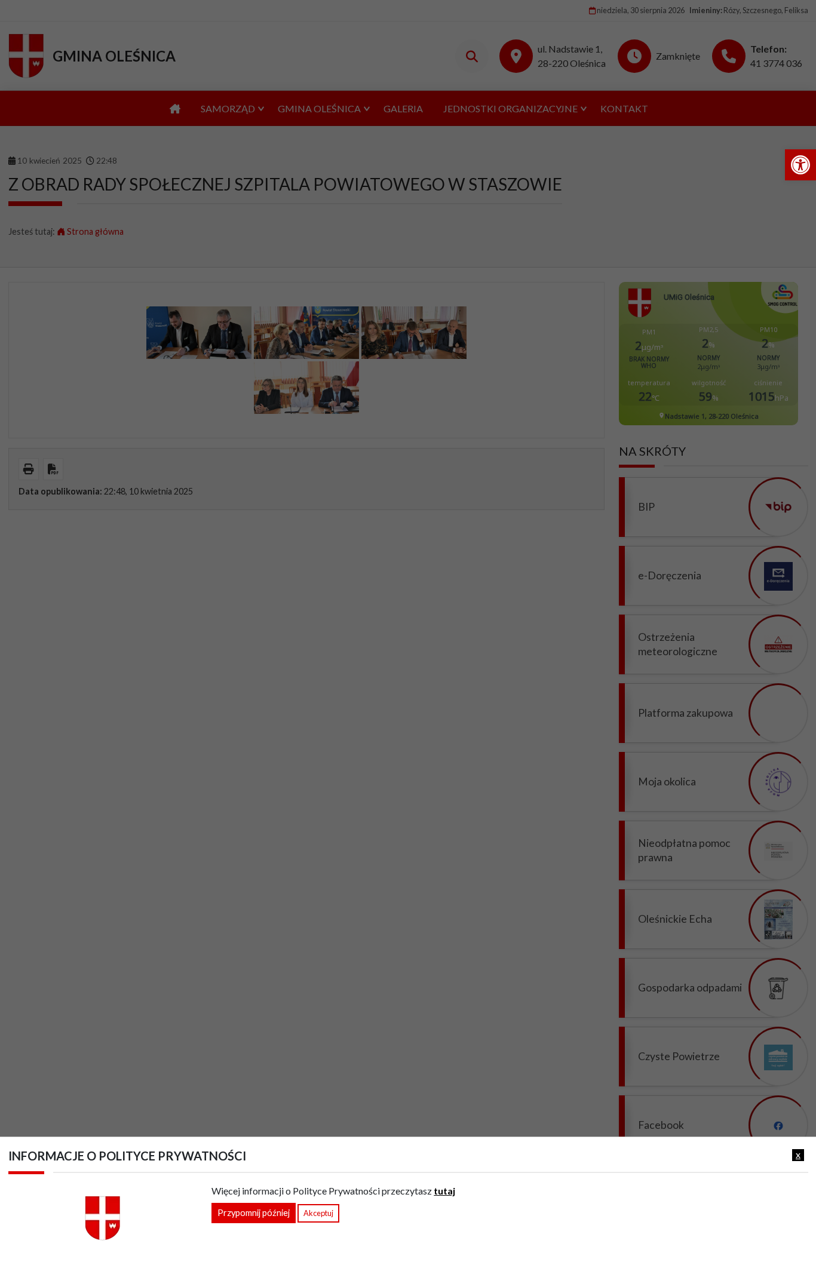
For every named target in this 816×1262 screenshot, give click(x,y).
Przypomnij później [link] (253, 1213)
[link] (800, 164)
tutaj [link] (444, 1190)
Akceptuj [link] (318, 1213)
